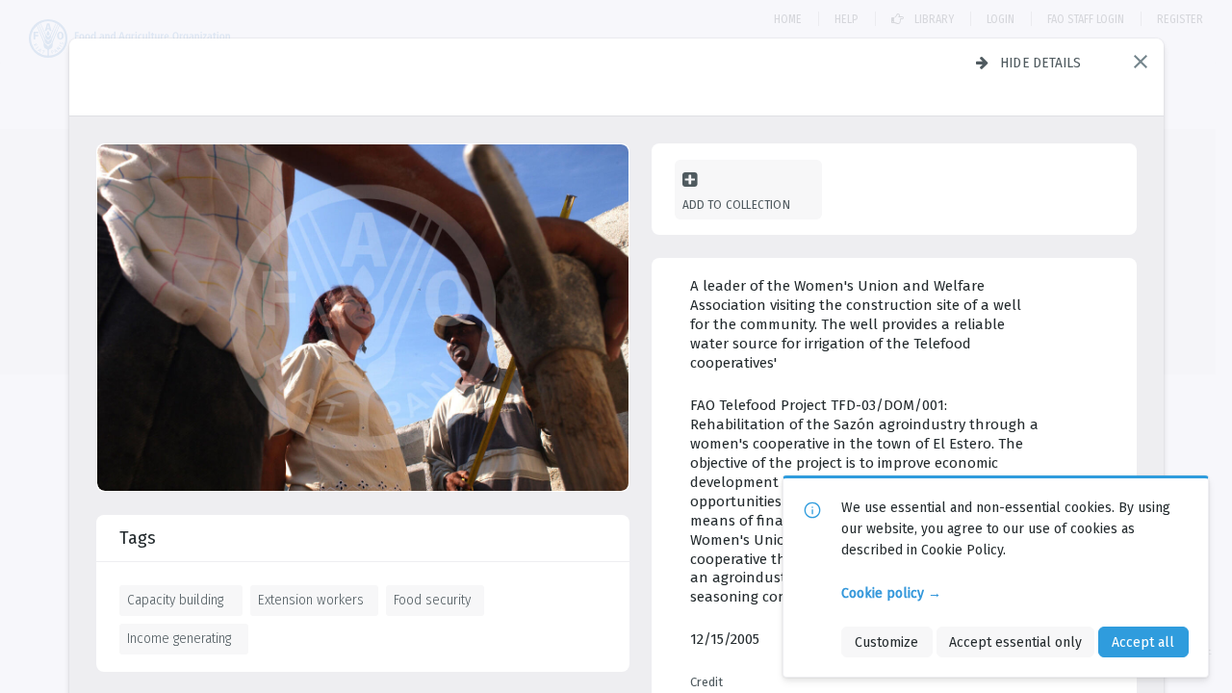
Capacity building (175, 599)
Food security (432, 599)
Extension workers (311, 599)
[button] (1140, 61)
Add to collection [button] (736, 204)
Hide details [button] (1041, 62)
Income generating (179, 638)
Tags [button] (137, 538)
